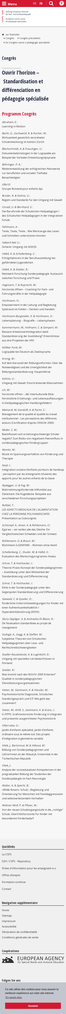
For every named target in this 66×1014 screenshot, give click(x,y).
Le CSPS (7, 854)
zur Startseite (12, 34)
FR (41, 3)
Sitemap (7, 915)
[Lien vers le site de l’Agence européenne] (33, 962)
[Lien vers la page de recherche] (51, 4)
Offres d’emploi (11, 875)
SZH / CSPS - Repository (16, 861)
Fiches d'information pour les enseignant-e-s (29, 868)
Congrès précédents (30, 38)
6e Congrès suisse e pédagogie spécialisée (28, 42)
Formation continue (14, 882)
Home (5, 910)
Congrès (10, 38)
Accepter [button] (33, 1005)
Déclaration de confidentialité (19, 932)
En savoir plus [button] (14, 997)
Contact (6, 889)
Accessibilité (9, 926)
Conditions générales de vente (20, 937)
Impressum (9, 921)
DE (34, 3)
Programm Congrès (19, 114)
